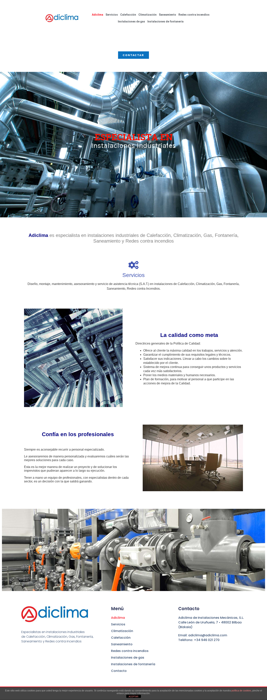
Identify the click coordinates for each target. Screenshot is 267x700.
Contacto (119, 671)
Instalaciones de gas (131, 21)
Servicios (112, 14)
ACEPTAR (133, 696)
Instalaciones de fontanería (165, 21)
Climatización (147, 14)
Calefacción (128, 14)
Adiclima (97, 14)
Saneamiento (167, 14)
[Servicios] (133, 265)
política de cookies (241, 690)
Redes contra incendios (194, 14)
